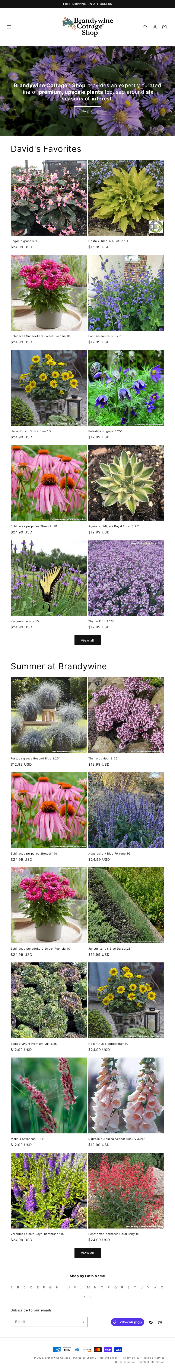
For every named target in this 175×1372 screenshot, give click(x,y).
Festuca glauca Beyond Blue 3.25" (35, 758)
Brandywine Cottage (57, 1357)
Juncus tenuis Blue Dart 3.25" (110, 948)
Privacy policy (130, 1357)
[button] (9, 27)
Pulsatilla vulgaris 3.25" (105, 431)
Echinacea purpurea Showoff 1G (34, 526)
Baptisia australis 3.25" (104, 336)
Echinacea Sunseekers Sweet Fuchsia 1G (40, 336)
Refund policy (108, 1357)
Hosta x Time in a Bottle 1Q (108, 241)
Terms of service (154, 1357)
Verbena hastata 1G (25, 621)
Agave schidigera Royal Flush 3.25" (113, 526)
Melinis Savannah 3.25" (27, 1138)
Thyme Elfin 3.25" (101, 621)
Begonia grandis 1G (25, 241)
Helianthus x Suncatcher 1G (31, 431)
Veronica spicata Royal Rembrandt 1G (37, 1234)
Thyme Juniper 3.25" (103, 758)
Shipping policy (125, 1361)
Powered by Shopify (83, 1357)
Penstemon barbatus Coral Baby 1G (113, 1234)
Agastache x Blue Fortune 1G (109, 853)
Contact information (151, 1361)
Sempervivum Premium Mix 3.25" (34, 1043)
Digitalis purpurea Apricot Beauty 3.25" (116, 1138)
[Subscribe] (82, 1322)
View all (87, 640)
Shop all (88, 111)
